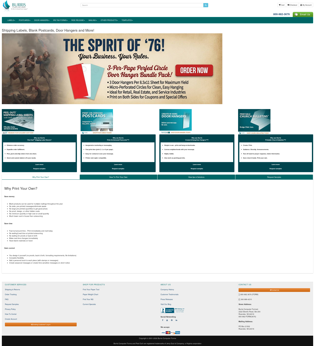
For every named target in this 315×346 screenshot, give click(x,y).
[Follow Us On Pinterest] (171, 320)
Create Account (11, 319)
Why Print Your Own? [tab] (40, 177)
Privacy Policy (10, 309)
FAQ (6, 299)
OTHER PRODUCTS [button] (109, 20)
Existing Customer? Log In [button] (41, 324)
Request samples (39, 168)
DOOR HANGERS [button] (41, 20)
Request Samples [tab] (274, 177)
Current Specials (89, 304)
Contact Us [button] (275, 290)
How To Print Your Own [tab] (118, 177)
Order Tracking (11, 294)
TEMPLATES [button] (127, 20)
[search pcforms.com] (205, 5)
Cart (282, 5)
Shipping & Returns (12, 289)
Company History (167, 289)
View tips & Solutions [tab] (196, 177)
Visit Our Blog (166, 304)
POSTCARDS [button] (24, 20)
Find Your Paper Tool (91, 289)
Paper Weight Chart (90, 294)
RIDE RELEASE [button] (77, 20)
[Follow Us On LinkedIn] (176, 320)
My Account (307, 5)
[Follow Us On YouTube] (167, 320)
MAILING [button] (92, 20)
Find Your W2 (88, 299)
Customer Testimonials (169, 294)
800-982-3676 (281, 14)
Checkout (293, 5)
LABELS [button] (11, 20)
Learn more (39, 164)
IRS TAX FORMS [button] (59, 20)
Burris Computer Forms (167, 338)
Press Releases (167, 299)
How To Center (11, 314)
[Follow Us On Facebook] (163, 320)
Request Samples (12, 304)
